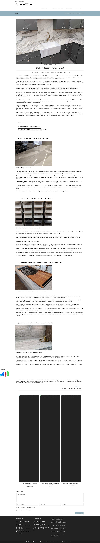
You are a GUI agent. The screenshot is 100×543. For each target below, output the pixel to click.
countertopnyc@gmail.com (58, 534)
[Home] (63, 13)
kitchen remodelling (31, 380)
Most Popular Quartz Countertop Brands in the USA (30, 241)
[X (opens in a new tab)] (80, 1)
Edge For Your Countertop (39, 522)
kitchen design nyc (78, 379)
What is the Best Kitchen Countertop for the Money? (50, 484)
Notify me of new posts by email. (24, 510)
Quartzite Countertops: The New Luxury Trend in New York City (30, 130)
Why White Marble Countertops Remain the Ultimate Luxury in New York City (32, 129)
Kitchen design (72, 379)
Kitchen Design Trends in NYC (80, 13)
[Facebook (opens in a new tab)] (82, 1)
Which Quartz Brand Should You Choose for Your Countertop (29, 128)
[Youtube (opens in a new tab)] (84, 1)
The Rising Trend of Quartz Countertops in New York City (29, 126)
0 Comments (67, 72)
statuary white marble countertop (64, 380)
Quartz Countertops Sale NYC (39, 524)
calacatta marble (46, 379)
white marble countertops (59, 381)
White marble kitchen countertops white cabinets (73, 381)
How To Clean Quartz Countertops (22, 521)
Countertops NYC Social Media (39, 521)
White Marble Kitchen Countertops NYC (41, 525)
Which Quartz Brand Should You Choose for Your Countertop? (38, 381)
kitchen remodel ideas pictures (21, 380)
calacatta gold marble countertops (36, 379)
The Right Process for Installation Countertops (29, 484)
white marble (52, 381)
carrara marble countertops (55, 379)
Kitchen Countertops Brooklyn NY (70, 483)
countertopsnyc (35, 72)
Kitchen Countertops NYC (56, 72)
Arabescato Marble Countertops (24, 379)
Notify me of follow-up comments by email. (26, 507)
